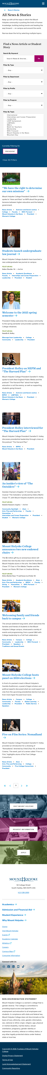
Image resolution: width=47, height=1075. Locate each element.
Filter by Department (11, 77)
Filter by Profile (9, 88)
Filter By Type (8, 65)
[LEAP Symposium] (23, 121)
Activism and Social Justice (26, 210)
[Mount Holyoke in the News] (23, 133)
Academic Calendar (10, 939)
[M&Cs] (23, 125)
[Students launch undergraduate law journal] (11, 238)
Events (5, 935)
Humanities (6, 513)
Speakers (17, 644)
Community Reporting (11, 1068)
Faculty (15, 212)
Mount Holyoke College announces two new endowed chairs (20, 549)
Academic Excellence (24, 273)
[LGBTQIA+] (23, 123)
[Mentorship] (23, 129)
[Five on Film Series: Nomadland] (11, 725)
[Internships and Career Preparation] (23, 117)
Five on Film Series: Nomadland (22, 734)
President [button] (10, 151)
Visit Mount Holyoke (10, 931)
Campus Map (7, 951)
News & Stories (13, 10)
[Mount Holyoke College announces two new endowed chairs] (11, 537)
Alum (24, 509)
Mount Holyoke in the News (12, 214)
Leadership (6, 278)
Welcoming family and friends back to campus (20, 616)
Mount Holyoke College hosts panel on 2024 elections (20, 676)
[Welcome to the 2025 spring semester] (11, 300)
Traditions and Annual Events (13, 646)
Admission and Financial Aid (17, 909)
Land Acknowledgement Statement (16, 1064)
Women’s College (8, 216)
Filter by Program (10, 100)
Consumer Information (11, 955)
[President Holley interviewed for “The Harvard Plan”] (11, 419)
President (30, 214)
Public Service (31, 704)
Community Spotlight (10, 509)
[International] (23, 115)
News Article (7, 210)
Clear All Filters (10, 160)
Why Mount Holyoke (13, 920)
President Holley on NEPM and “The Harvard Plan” (21, 370)
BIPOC (4, 395)
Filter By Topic (8, 112)
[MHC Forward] (23, 131)
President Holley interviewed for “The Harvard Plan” (22, 429)
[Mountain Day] (23, 135)
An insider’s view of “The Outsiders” (17, 485)
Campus (19, 640)
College (5, 212)
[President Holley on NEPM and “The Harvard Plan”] (11, 359)
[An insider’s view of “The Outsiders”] (11, 471)
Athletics (5, 943)
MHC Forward (27, 212)
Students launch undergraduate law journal (21, 252)
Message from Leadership (12, 337)
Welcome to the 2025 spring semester (19, 314)
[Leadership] (23, 119)
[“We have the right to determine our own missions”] (11, 179)
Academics (8, 904)
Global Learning (30, 702)
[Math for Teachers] (23, 127)
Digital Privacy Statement (12, 1055)
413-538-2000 (23, 892)
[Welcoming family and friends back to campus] (11, 606)
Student (29, 278)
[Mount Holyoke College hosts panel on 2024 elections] (11, 666)
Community (6, 340)
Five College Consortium (24, 766)
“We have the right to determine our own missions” (22, 189)
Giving (4, 584)
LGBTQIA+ (15, 395)
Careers (5, 947)
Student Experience (12, 915)
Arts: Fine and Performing (12, 511)
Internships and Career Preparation (25, 276)
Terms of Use (7, 1060)
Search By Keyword (10, 53)
